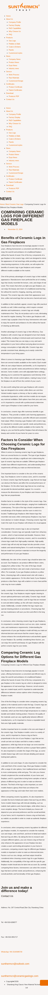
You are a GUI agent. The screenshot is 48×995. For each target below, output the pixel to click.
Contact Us (10, 99)
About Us (9, 19)
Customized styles (15, 53)
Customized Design (16, 81)
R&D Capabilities (15, 28)
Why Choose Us (15, 31)
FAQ (10, 34)
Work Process (14, 75)
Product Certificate (15, 87)
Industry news (14, 68)
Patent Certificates (15, 90)
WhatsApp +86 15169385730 (11, 952)
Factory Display (14, 25)
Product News (14, 62)
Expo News (13, 65)
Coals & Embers (15, 47)
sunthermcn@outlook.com (15, 963)
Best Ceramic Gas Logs (14, 204)
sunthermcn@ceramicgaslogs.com (19, 976)
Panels (11, 50)
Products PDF (14, 96)
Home (8, 16)
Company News (15, 59)
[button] (24, 105)
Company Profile (15, 22)
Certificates (10, 84)
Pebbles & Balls (14, 44)
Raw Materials (14, 78)
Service (9, 71)
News (8, 56)
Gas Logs (12, 41)
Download (9, 93)
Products (9, 38)
